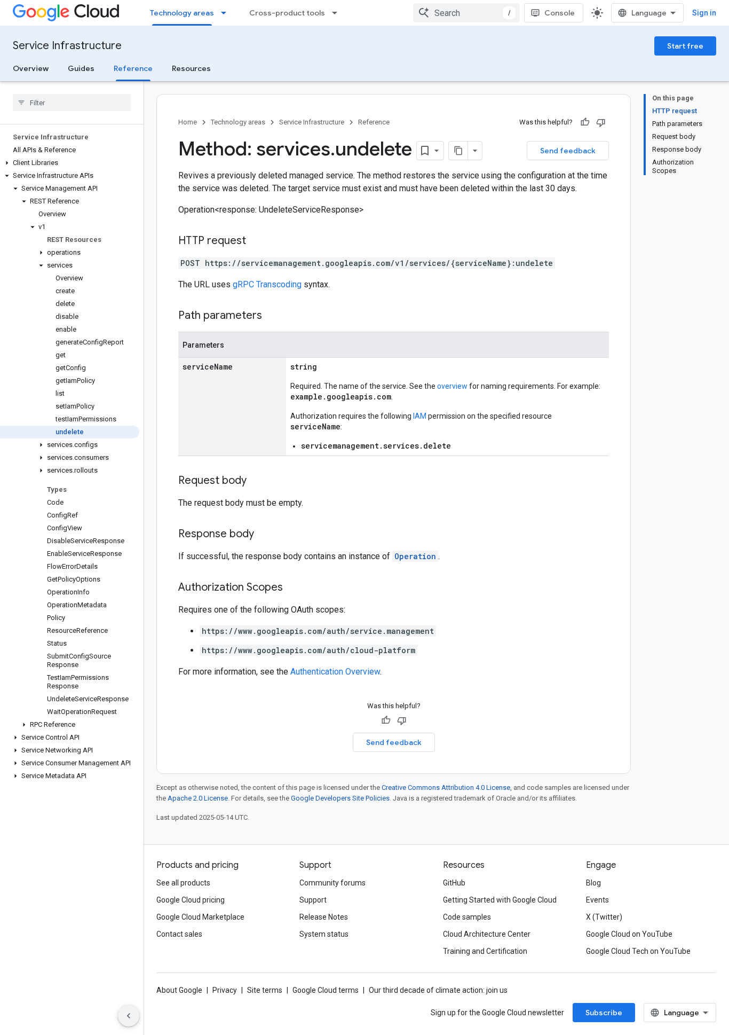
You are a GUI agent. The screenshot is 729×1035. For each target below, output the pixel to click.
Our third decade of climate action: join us (438, 990)
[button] (69, 162)
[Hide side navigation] (128, 1015)
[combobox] (466, 12)
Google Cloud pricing (190, 900)
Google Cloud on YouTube (629, 934)
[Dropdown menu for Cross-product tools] (338, 13)
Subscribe (603, 1012)
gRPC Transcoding (267, 284)
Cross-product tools (287, 13)
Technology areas (182, 13)
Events (597, 900)
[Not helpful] (601, 122)
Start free (685, 46)
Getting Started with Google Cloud (500, 900)
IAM (419, 416)
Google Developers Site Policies (340, 798)
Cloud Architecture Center (486, 934)
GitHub (454, 883)
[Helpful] (585, 122)
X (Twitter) (604, 917)
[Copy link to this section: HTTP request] (256, 241)
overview (452, 386)
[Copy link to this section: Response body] (264, 534)
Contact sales (179, 934)
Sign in (704, 13)
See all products (183, 883)
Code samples (467, 917)
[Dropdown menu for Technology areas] (227, 13)
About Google (179, 990)
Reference (133, 68)
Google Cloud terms (325, 990)
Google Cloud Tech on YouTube (638, 951)
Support (313, 900)
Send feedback (568, 150)
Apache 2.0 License (198, 798)
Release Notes (323, 917)
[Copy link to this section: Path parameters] (272, 316)
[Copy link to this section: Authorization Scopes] (293, 588)
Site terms (264, 990)
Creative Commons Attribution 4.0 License (446, 787)
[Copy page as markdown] (458, 151)
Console (559, 13)
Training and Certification (485, 951)
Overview (31, 68)
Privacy (224, 990)
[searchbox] (72, 102)
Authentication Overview (335, 672)
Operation (415, 556)
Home (187, 122)
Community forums (332, 883)
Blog (593, 883)
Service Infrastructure (67, 45)
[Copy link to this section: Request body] (257, 481)
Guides (81, 68)
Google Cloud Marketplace (200, 917)
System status (323, 934)
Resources (191, 68)
